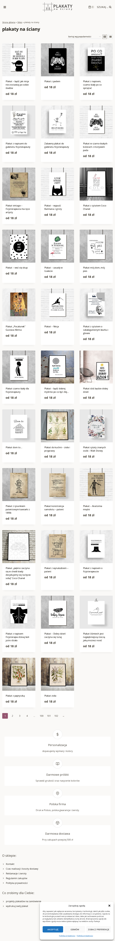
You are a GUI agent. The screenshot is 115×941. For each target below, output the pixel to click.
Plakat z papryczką (15, 695)
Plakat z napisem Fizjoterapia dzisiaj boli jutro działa (17, 637)
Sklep (19, 22)
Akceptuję (52, 929)
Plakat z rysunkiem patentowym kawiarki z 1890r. (18, 509)
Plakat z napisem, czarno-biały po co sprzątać (92, 85)
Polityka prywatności (67, 936)
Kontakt (10, 864)
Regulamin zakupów (16, 878)
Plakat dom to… (14, 447)
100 (41, 715)
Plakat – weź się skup (17, 267)
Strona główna (8, 22)
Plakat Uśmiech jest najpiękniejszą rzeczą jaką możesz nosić (94, 637)
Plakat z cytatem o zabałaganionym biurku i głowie (95, 330)
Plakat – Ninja (51, 326)
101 (49, 715)
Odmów (75, 929)
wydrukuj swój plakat (17, 906)
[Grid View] (105, 37)
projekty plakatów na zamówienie (23, 901)
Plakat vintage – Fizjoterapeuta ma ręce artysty (18, 209)
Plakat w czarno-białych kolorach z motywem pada (95, 147)
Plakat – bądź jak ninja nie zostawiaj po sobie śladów (17, 85)
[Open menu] (4, 7)
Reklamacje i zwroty (16, 873)
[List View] (110, 37)
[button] (109, 905)
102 (56, 715)
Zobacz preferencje (98, 929)
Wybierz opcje (51, 96)
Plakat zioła (50, 695)
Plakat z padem (52, 81)
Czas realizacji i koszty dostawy (22, 868)
